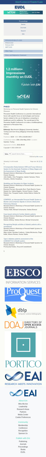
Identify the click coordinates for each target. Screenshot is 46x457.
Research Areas (23, 409)
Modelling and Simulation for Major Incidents (19, 183)
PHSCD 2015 (9, 43)
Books (23, 449)
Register (34, 2)
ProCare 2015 (9, 45)
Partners (23, 412)
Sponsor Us (23, 433)
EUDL (23, 452)
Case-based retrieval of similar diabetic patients (20, 214)
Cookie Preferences (23, 417)
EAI (23, 34)
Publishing (23, 441)
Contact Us (25, 2)
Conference (23, 428)
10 (37, 161)
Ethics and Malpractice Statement (15, 55)
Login (41, 2)
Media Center (23, 414)
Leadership (23, 406)
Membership (23, 425)
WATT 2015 (8, 47)
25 (39, 161)
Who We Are (23, 404)
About (17, 2)
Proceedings (23, 447)
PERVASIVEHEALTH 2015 (13, 40)
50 (41, 161)
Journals (23, 444)
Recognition (23, 431)
